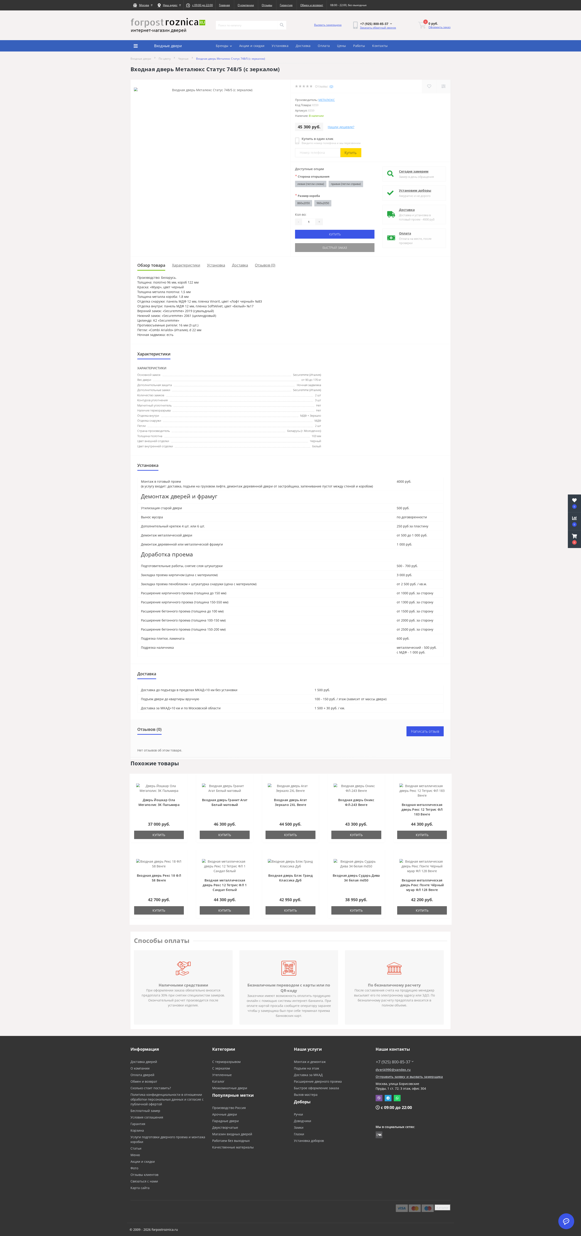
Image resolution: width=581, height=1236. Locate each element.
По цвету (165, 59)
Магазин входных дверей (232, 1134)
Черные (183, 59)
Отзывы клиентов (144, 1174)
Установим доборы (415, 190)
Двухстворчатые (225, 1127)
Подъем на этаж (306, 1068)
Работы (359, 46)
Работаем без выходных (231, 1140)
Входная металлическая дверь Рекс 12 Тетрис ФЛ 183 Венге (422, 809)
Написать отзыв (425, 731)
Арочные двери (224, 1114)
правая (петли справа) (346, 184)
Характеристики (186, 265)
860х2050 (303, 203)
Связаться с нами (144, 1181)
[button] (142, 5)
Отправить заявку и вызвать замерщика (409, 1076)
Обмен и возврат (311, 5)
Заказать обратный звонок (378, 27)
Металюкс (326, 100)
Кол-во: (300, 214)
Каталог (218, 1081)
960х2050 (323, 203)
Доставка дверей (143, 1062)
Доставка (303, 46)
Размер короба (307, 195)
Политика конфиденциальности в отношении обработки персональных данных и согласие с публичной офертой (167, 1099)
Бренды (222, 46)
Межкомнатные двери (229, 1088)
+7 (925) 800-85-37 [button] (393, 1062)
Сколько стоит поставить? (150, 1088)
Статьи (135, 1148)
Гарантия (286, 5)
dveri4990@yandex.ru (393, 1069)
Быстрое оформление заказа (316, 1088)
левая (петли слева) (310, 184)
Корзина (137, 1130)
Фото (134, 1168)
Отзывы (267, 5)
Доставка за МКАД (308, 1075)
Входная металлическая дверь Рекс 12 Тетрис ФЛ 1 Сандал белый (225, 885)
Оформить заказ (439, 27)
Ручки (298, 1114)
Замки (298, 1127)
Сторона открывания (312, 176)
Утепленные (222, 1075)
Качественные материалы (233, 1147)
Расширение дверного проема (318, 1081)
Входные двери (140, 59)
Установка (280, 46)
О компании (246, 5)
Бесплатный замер (145, 1111)
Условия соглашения (146, 1117)
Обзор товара (151, 265)
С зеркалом (221, 1068)
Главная (224, 5)
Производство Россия (229, 1108)
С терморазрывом (226, 1062)
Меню (135, 1155)
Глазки (299, 1134)
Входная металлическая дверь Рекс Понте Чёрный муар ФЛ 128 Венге (422, 885)
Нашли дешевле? (341, 127)
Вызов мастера (306, 1094)
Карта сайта (140, 1188)
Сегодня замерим (413, 171)
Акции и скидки (251, 46)
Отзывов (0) (265, 265)
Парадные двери (225, 1121)
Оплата (324, 46)
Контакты (380, 46)
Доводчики (302, 1121)
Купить (351, 152)
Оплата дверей (142, 1075)
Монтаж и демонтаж (310, 1062)
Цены (341, 46)
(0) (331, 86)
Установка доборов (309, 1140)
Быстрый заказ (335, 247)
